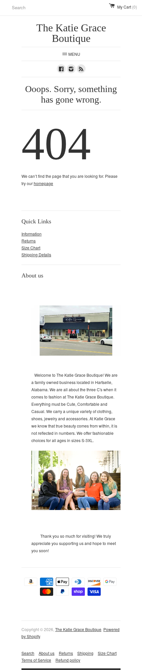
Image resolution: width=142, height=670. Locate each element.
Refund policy (67, 660)
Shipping (85, 653)
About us (46, 653)
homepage (43, 183)
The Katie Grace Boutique (78, 629)
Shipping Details (36, 254)
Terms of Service (36, 660)
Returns (28, 240)
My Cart (127, 7)
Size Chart (30, 247)
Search (27, 653)
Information (31, 234)
